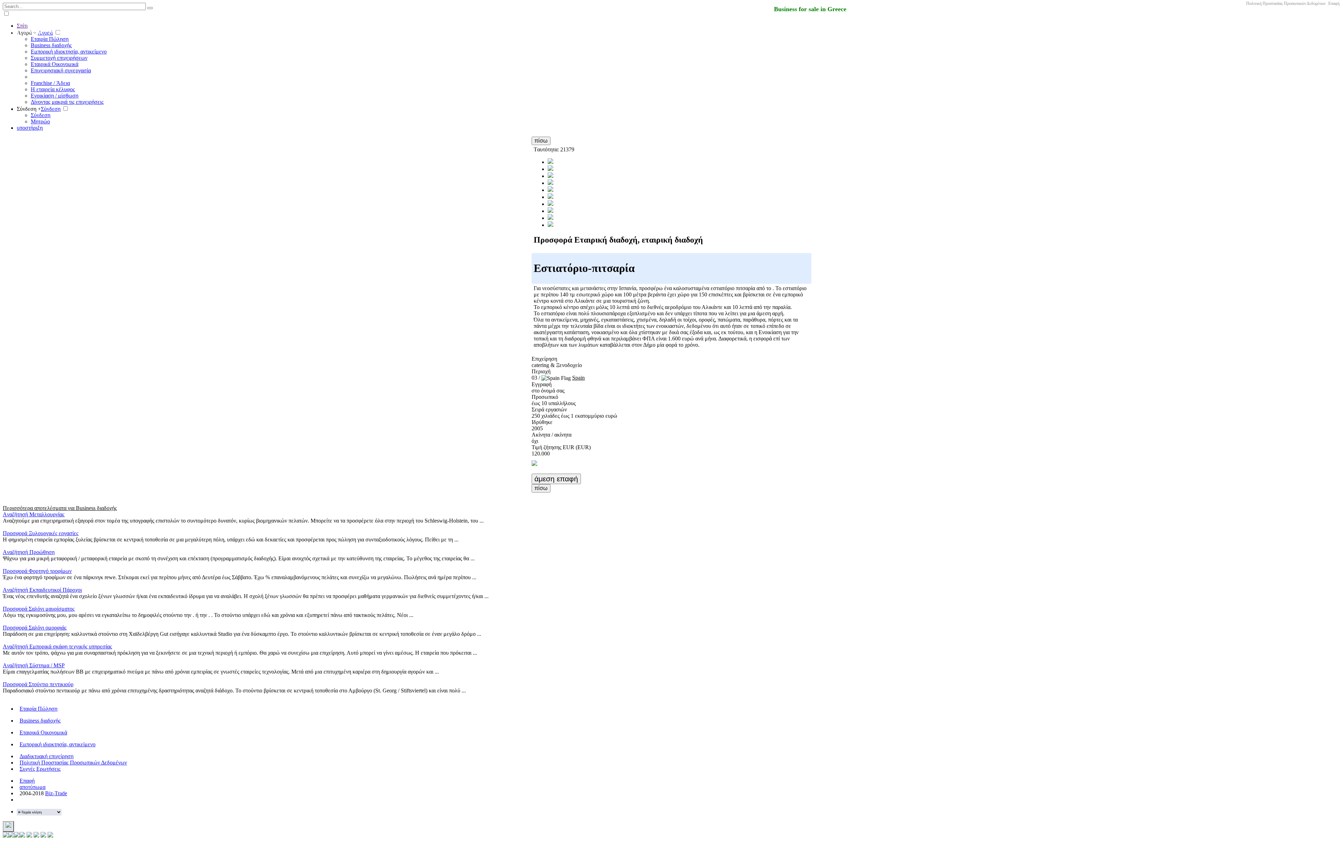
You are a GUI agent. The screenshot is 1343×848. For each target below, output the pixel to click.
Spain (578, 378)
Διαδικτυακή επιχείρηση (46, 756)
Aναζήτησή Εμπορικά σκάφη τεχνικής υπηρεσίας (57, 646)
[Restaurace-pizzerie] (550, 183)
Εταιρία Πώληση (50, 39)
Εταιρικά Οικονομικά (54, 64)
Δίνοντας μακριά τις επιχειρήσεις (67, 102)
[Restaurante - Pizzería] (550, 169)
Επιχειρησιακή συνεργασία (61, 70)
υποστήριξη (30, 128)
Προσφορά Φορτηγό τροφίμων (37, 571)
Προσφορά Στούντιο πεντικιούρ (38, 684)
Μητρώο (40, 121)
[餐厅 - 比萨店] (550, 204)
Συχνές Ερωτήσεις (40, 769)
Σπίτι (22, 26)
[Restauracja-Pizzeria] (550, 176)
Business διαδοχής (51, 45)
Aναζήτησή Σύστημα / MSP (34, 665)
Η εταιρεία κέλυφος (53, 89)
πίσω (541, 141)
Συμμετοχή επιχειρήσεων (59, 58)
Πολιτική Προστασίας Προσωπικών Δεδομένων (1286, 3)
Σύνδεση (51, 109)
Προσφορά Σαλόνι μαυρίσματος (38, 609)
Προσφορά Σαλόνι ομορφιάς (34, 628)
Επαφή (1334, 3)
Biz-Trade (56, 793)
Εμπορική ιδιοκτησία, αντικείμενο (69, 52)
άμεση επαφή (556, 479)
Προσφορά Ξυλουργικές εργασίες (40, 533)
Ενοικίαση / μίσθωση (54, 96)
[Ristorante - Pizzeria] (550, 190)
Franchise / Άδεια (50, 83)
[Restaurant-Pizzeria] (550, 197)
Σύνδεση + (29, 109)
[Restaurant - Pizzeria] (550, 162)
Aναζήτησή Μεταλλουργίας (33, 514)
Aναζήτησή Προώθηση (29, 552)
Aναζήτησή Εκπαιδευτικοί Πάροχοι (42, 590)
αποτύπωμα (32, 787)
